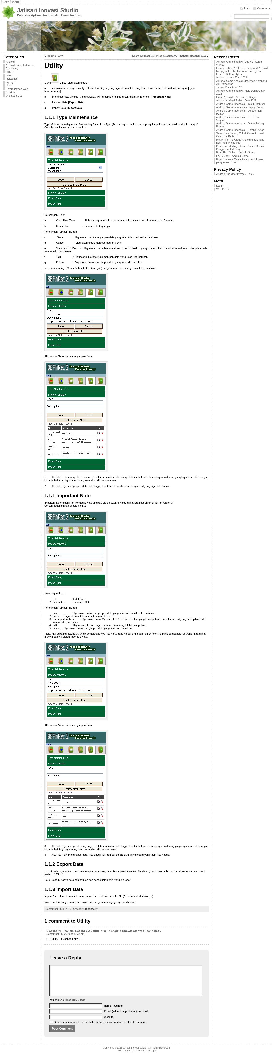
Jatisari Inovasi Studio (47, 10)
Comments (264, 8)
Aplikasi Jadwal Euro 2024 (231, 77)
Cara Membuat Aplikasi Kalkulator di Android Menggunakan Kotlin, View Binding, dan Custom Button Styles (242, 71)
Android (10, 61)
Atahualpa (150, 1050)
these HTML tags (75, 999)
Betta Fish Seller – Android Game (235, 152)
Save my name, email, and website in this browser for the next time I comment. (100, 1022)
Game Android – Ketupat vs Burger (236, 97)
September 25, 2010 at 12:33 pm (65, 933)
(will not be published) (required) (126, 1011)
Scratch (10, 92)
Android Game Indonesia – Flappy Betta (239, 107)
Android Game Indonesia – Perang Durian (240, 129)
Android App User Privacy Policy (235, 173)
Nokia (9, 85)
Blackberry (12, 68)
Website (108, 1016)
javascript (11, 78)
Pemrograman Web (17, 88)
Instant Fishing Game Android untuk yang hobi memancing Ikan (240, 141)
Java (8, 75)
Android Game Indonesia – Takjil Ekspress (241, 103)
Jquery (10, 82)
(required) (113, 1005)
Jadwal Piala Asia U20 (229, 87)
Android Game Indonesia (20, 65)
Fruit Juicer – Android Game (232, 155)
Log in (219, 185)
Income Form (55, 55)
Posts (247, 8)
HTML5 (10, 71)
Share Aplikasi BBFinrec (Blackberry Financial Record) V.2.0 (169, 55)
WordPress (222, 189)
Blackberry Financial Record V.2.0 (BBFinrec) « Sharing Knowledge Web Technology (103, 930)
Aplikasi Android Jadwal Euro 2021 (236, 100)
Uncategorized (14, 95)
